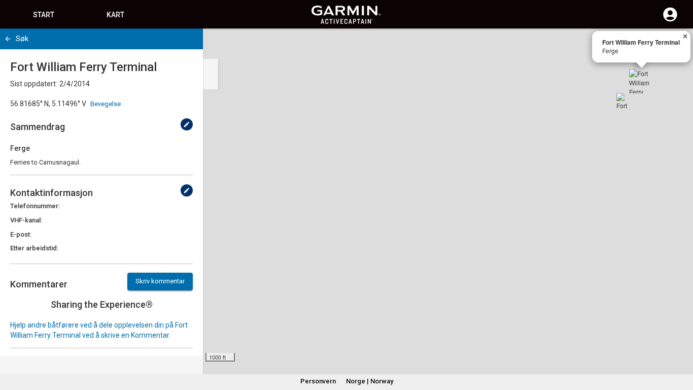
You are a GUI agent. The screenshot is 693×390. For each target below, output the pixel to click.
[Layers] (676, 46)
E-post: (20, 234)
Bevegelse (105, 104)
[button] (680, 343)
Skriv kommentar (160, 281)
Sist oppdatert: (33, 84)
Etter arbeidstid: (34, 248)
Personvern (318, 381)
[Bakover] (8, 38)
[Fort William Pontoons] (624, 101)
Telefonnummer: (35, 206)
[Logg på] (670, 20)
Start (43, 15)
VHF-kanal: (26, 220)
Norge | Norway (369, 381)
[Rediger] (187, 124)
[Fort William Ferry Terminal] (641, 81)
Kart (115, 15)
